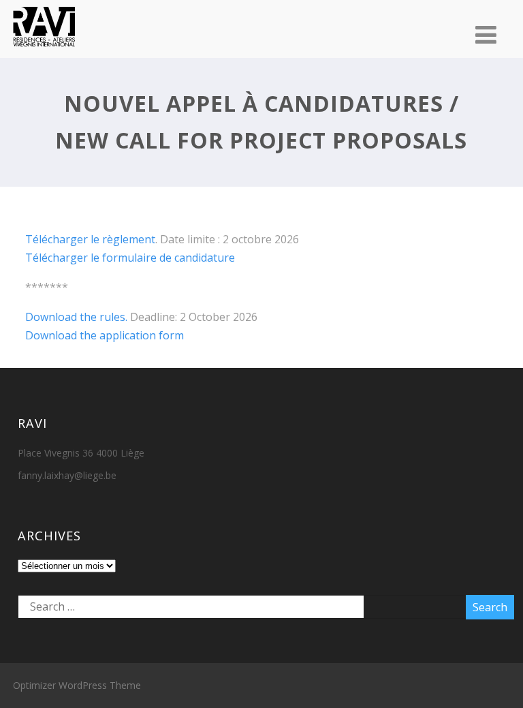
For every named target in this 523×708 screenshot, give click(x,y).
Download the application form (104, 335)
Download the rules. (76, 316)
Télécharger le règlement (90, 239)
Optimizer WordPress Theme (77, 685)
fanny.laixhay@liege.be (67, 475)
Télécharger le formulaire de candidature (130, 257)
